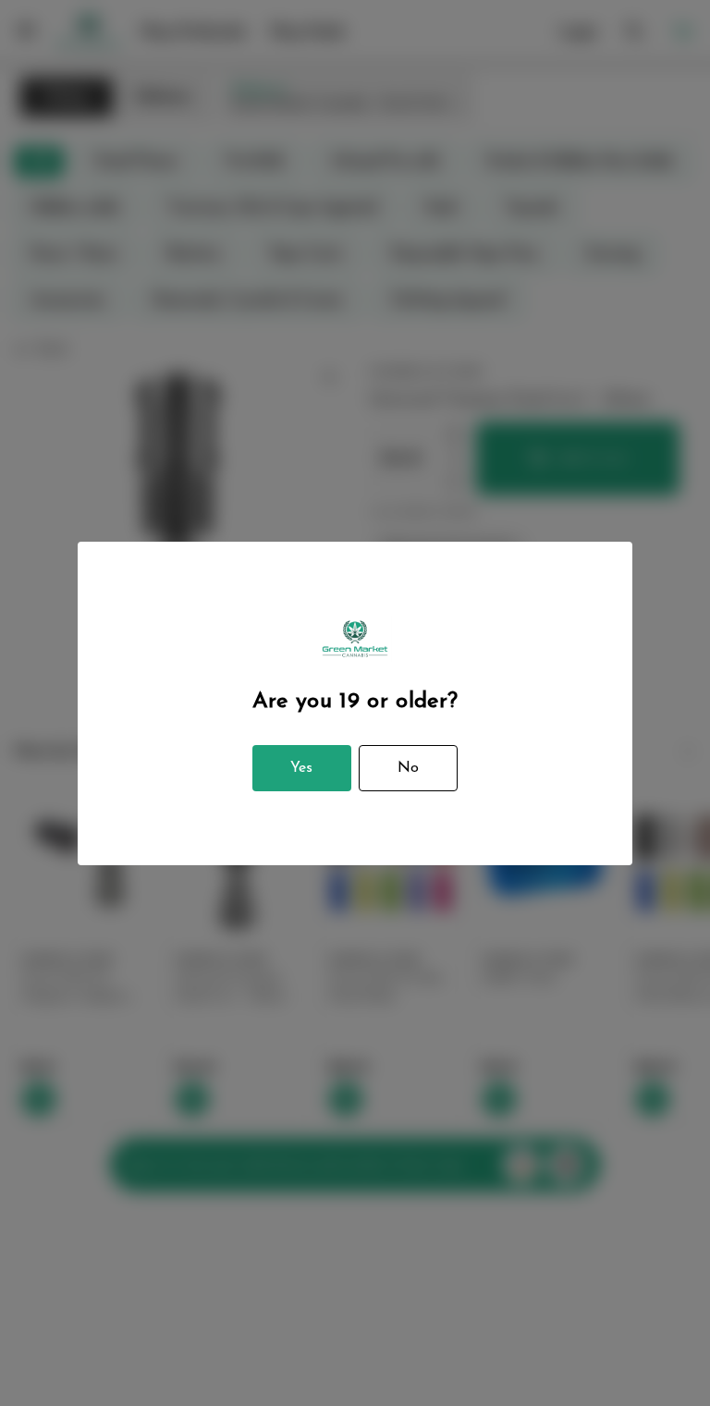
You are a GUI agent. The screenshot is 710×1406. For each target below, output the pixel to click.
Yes (301, 768)
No (408, 768)
